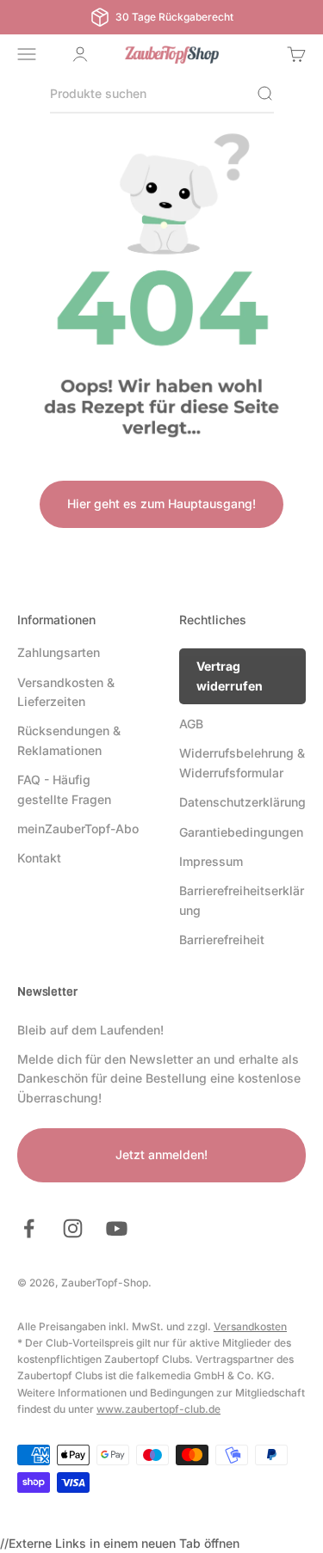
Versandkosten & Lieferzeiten (66, 692)
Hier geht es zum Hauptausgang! (161, 503)
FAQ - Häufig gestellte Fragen (64, 789)
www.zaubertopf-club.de (158, 1409)
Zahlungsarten (58, 652)
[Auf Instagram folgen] (72, 1228)
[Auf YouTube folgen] (116, 1228)
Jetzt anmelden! (161, 1154)
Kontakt (39, 857)
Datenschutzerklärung (242, 802)
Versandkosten (250, 1326)
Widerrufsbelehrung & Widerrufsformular (242, 762)
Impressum (211, 861)
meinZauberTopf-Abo (78, 828)
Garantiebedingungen (241, 832)
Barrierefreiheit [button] (221, 939)
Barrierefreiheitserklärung (241, 900)
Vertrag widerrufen (229, 675)
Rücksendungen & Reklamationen (69, 740)
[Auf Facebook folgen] (28, 1228)
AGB (191, 723)
